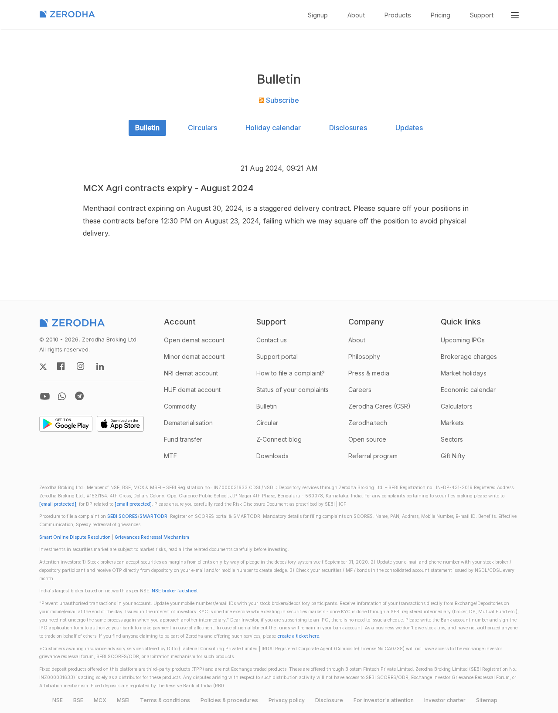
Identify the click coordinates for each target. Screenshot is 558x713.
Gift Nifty (453, 456)
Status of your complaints (292, 389)
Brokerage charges (469, 356)
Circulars (202, 127)
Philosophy (364, 356)
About (356, 15)
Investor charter (445, 700)
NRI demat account (191, 373)
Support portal (277, 356)
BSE (78, 700)
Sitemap (486, 700)
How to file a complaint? (290, 373)
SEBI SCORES (122, 516)
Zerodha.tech (367, 422)
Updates (409, 127)
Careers (359, 389)
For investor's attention (384, 700)
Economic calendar (468, 389)
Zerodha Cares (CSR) (379, 406)
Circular (267, 422)
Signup (318, 15)
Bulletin (147, 127)
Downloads (272, 456)
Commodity (180, 406)
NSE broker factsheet (174, 591)
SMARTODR (153, 516)
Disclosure (329, 700)
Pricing (440, 15)
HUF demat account (192, 389)
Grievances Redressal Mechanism (152, 537)
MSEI (123, 700)
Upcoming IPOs (463, 340)
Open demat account (194, 340)
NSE (57, 700)
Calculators (457, 406)
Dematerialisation (188, 422)
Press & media (368, 373)
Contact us (271, 340)
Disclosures (348, 127)
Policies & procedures (229, 700)
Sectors (452, 439)
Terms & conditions (165, 700)
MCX (100, 700)
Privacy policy (287, 700)
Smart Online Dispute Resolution (75, 537)
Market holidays (464, 373)
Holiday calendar (273, 127)
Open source (367, 439)
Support (481, 15)
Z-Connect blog (279, 439)
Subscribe (281, 100)
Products (397, 15)
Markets (452, 422)
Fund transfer (183, 439)
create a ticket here (298, 636)
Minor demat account (194, 356)
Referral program (373, 456)
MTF (170, 456)
